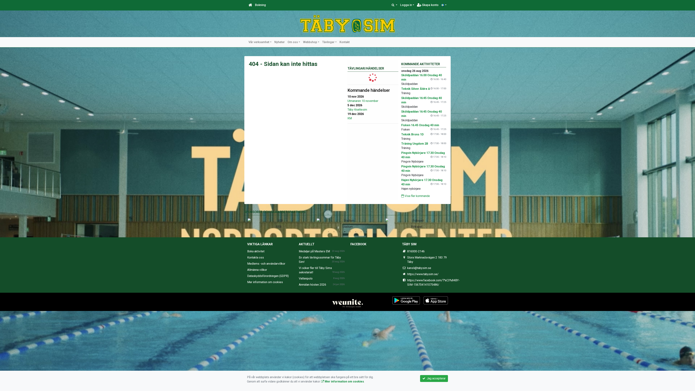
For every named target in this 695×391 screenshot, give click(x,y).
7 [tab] (361, 232)
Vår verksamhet (258, 42)
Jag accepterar (435, 378)
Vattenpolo (306, 278)
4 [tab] (345, 232)
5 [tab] (350, 232)
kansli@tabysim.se (419, 268)
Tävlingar (328, 42)
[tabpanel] (278, 223)
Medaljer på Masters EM (314, 251)
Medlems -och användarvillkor (266, 263)
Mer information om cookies (265, 282)
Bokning (260, 5)
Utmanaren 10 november (363, 101)
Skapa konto (430, 5)
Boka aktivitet (255, 251)
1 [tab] (328, 232)
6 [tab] (355, 232)
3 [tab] (339, 232)
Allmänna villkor (257, 270)
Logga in (406, 5)
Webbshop (310, 42)
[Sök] (394, 5)
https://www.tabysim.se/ (423, 274)
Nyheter (279, 42)
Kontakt (345, 42)
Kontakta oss (255, 257)
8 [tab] (366, 232)
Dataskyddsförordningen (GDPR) (268, 276)
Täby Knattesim (357, 109)
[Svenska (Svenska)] (444, 5)
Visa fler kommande (417, 196)
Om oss (293, 42)
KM (350, 118)
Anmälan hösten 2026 (312, 284)
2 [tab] (334, 232)
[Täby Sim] (347, 23)
